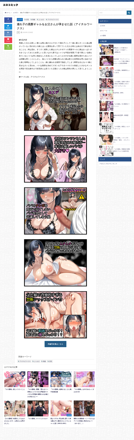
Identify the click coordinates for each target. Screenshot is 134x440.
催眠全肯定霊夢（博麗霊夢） (120, 116)
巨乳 (27, 19)
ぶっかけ (41, 19)
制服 (33, 19)
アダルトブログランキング (108, 163)
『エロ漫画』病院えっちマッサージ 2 (121, 127)
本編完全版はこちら (55, 344)
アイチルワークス (53, 19)
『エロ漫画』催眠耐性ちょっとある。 (121, 71)
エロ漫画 (103, 35)
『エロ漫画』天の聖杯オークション (121, 105)
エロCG (19, 19)
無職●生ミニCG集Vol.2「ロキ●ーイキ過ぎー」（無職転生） (120, 50)
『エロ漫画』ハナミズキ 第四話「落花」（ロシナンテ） (121, 140)
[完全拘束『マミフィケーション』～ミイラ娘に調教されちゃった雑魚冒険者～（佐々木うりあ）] (114, 56)
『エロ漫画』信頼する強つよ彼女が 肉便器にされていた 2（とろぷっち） (121, 84)
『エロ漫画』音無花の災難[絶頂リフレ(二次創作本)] (121, 150)
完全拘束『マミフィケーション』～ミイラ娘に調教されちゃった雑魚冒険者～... (121, 61)
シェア (8, 21)
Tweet (8, 28)
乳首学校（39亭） (118, 92)
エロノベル (103, 30)
